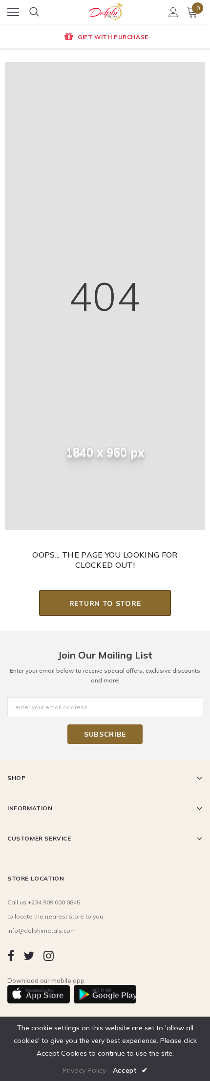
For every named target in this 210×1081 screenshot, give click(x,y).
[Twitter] (28, 955)
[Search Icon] (34, 12)
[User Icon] (173, 12)
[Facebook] (10, 955)
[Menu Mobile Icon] (13, 12)
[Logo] (105, 9)
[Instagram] (48, 955)
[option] (105, 37)
